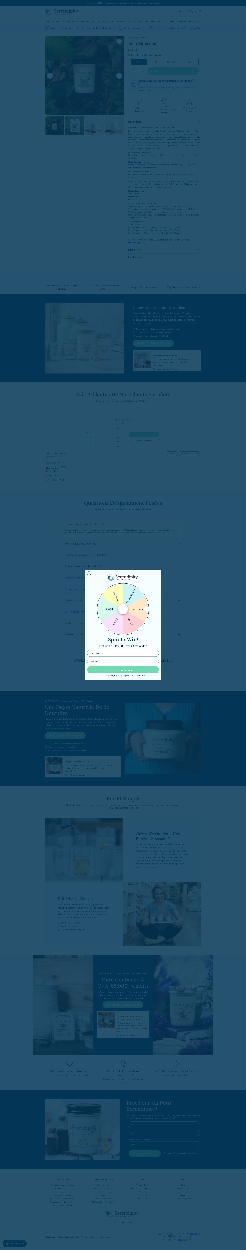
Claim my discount (123, 669)
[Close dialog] (89, 573)
